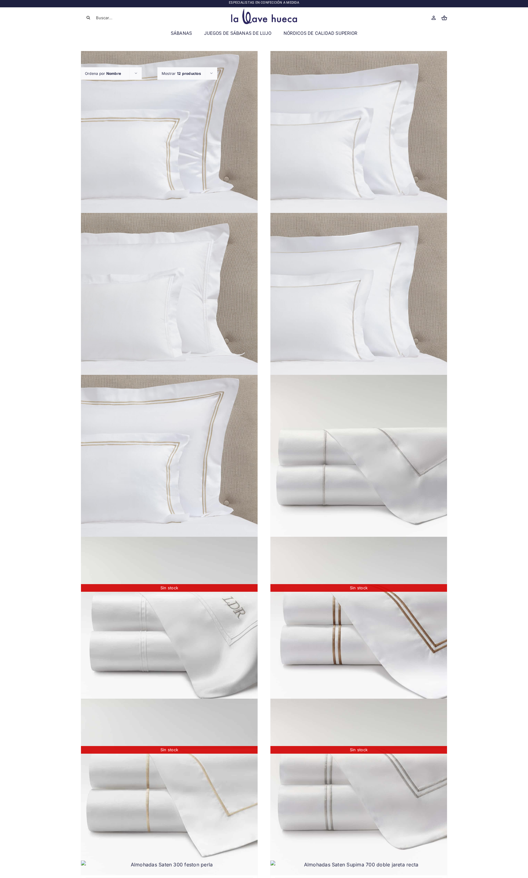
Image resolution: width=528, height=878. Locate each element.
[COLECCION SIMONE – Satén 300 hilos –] (358, 463)
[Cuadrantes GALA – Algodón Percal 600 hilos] (169, 463)
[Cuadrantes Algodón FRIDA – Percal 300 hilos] (358, 301)
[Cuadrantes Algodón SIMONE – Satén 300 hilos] (358, 139)
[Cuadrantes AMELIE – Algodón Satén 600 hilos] (169, 139)
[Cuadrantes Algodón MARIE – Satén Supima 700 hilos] (169, 301)
